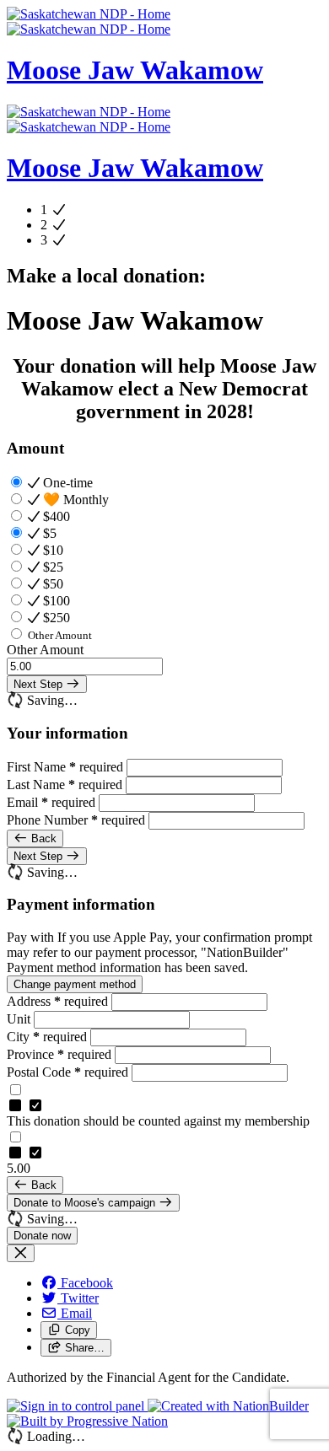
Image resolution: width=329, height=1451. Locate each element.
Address (57, 1001)
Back (42, 838)
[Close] (21, 1253)
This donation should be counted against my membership (158, 1121)
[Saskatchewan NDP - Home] (88, 21)
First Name (65, 767)
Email (51, 802)
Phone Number (76, 820)
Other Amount (45, 649)
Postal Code (67, 1072)
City (47, 1036)
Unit (20, 1019)
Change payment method (74, 984)
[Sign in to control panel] (77, 1406)
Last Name (64, 784)
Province (59, 1054)
